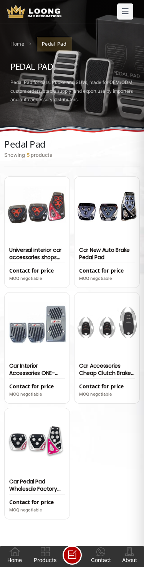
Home (17, 44)
